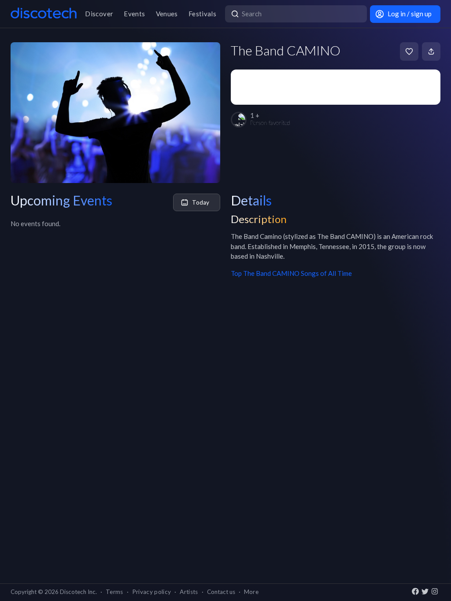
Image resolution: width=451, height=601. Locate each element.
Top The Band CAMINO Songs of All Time (291, 273)
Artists (189, 591)
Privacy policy (151, 591)
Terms (114, 591)
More (251, 591)
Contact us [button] (221, 591)
